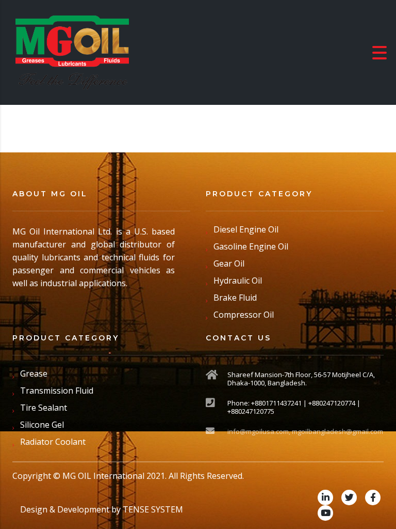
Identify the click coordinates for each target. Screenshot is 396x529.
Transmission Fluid (56, 390)
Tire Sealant (43, 407)
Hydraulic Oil (237, 280)
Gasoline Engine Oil (250, 246)
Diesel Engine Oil (245, 229)
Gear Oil (228, 263)
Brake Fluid (235, 297)
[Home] (72, 51)
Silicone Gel (42, 424)
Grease (33, 373)
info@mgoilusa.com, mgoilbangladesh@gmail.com (305, 431)
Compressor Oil (243, 314)
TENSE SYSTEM (153, 509)
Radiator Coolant (53, 441)
